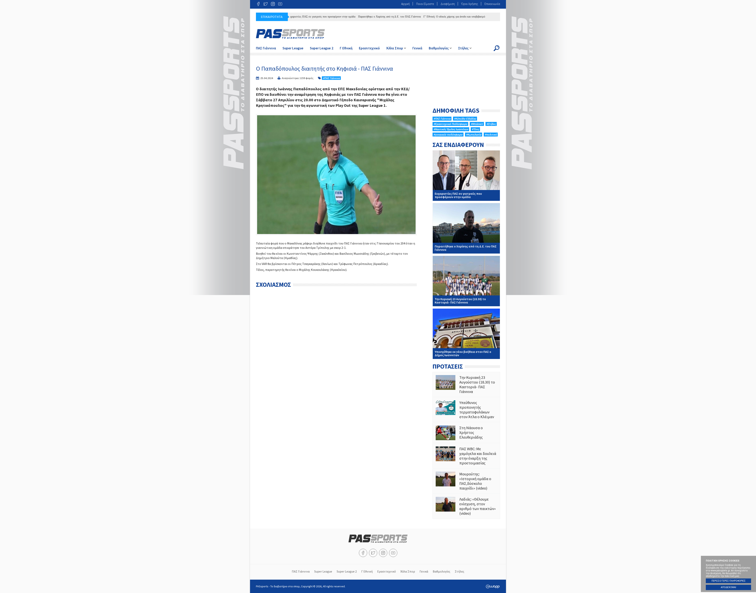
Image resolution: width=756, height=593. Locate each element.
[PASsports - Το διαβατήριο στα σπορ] (378, 541)
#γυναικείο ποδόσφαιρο (448, 134)
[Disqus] (336, 339)
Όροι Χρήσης (469, 4)
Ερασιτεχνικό (369, 48)
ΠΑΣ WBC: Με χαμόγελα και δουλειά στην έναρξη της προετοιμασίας (466, 456)
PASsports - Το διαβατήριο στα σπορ (290, 34)
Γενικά (417, 48)
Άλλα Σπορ (394, 48)
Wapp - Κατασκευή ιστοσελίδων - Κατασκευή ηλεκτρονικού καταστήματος (492, 586)
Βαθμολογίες (439, 48)
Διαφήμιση (448, 4)
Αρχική (405, 4)
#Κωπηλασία (473, 134)
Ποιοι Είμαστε (425, 4)
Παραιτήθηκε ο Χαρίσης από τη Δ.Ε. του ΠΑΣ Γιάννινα (367, 16)
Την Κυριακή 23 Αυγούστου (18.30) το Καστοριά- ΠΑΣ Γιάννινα (466, 281)
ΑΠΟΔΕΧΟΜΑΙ (728, 587)
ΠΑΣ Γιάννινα (266, 48)
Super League (293, 48)
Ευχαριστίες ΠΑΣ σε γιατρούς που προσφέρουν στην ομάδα (299, 16)
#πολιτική (491, 134)
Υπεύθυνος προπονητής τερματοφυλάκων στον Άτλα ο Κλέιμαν (466, 409)
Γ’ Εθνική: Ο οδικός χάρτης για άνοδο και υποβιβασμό (432, 16)
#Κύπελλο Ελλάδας (465, 118)
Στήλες (463, 48)
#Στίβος (491, 124)
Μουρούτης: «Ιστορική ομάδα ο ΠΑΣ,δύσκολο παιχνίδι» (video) (466, 481)
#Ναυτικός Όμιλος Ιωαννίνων (451, 129)
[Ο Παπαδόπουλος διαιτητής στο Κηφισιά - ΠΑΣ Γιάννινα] (336, 174)
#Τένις (475, 129)
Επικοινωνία (492, 4)
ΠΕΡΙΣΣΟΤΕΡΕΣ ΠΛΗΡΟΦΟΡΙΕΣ (729, 580)
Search (496, 48)
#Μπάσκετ (477, 124)
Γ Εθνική (346, 48)
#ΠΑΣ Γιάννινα (331, 78)
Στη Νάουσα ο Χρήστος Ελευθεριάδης (466, 432)
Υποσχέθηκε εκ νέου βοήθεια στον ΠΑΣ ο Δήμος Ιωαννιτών (466, 334)
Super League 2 (321, 48)
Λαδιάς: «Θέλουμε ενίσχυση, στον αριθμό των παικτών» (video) (466, 506)
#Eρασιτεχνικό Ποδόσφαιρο (450, 124)
